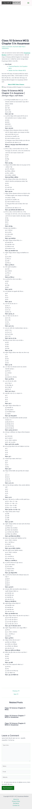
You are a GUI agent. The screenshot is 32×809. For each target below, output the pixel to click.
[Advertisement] (16, 22)
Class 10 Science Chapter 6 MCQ (15, 708)
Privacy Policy (16, 801)
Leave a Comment (7, 46)
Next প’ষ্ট (16, 694)
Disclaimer (16, 803)
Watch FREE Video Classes (16, 84)
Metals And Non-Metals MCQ (17, 70)
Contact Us (16, 805)
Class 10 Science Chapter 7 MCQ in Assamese (15, 716)
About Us (16, 799)
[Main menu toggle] (28, 3)
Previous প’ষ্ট (16, 691)
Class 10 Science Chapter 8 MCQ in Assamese (15, 724)
